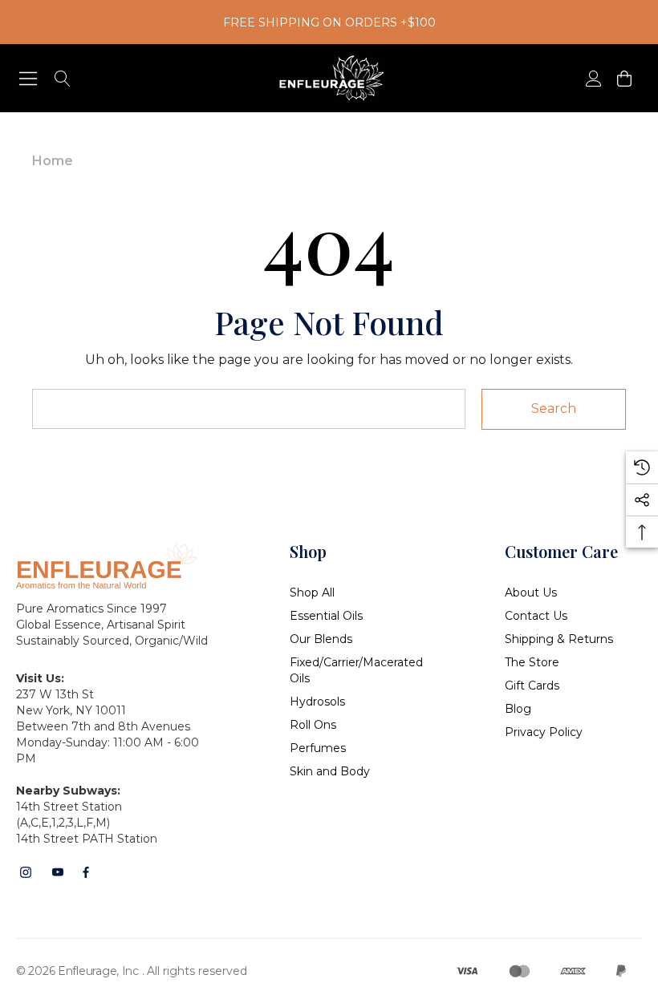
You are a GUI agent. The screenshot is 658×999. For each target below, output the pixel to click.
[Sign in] (592, 78)
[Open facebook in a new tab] (85, 872)
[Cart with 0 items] (623, 78)
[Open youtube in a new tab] (57, 872)
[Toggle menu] (28, 78)
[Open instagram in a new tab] (25, 872)
